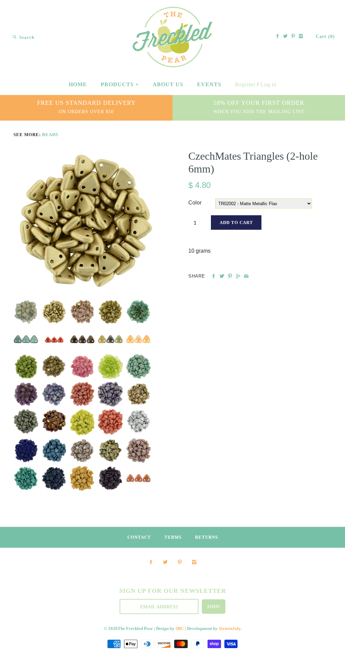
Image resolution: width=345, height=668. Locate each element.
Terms (173, 537)
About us (168, 84)
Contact (139, 537)
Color (194, 202)
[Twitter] (285, 36)
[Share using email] (246, 276)
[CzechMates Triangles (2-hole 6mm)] (85, 154)
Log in (268, 84)
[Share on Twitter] (221, 276)
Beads (50, 134)
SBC (180, 628)
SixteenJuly (230, 628)
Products (120, 84)
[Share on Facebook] (213, 276)
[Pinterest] (293, 36)
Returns (206, 537)
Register (245, 84)
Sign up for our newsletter (172, 590)
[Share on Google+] (238, 276)
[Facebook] (278, 36)
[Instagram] (301, 36)
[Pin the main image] (230, 276)
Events (209, 84)
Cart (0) (325, 36)
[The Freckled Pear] (172, 11)
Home (78, 84)
